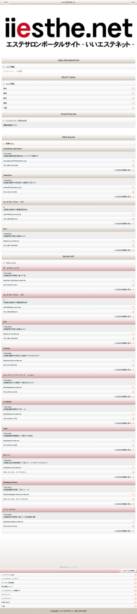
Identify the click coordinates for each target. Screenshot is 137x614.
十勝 (5, 108)
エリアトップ (8, 71)
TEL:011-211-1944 (10, 192)
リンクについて (6, 598)
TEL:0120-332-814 (10, 526)
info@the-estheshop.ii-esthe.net (14, 280)
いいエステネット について (10, 579)
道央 (5, 88)
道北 (5, 98)
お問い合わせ (6, 602)
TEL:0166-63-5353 (10, 285)
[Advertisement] (68, 54)
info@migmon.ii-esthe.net (12, 387)
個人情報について (7, 586)
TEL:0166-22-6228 (10, 392)
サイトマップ (6, 594)
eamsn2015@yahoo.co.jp (12, 187)
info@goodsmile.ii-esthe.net (13, 522)
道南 (5, 93)
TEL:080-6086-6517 (10, 219)
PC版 (3, 606)
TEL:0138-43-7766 (10, 419)
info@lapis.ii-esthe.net (11, 441)
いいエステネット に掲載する (11, 590)
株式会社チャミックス (68, 567)
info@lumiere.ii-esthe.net (12, 414)
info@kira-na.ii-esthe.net (12, 467)
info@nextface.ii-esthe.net (12, 360)
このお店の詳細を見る (122, 170)
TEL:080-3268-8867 (10, 245)
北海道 (19, 71)
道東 (5, 103)
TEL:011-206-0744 (10, 365)
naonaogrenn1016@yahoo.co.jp (14, 161)
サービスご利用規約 (8, 582)
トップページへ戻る (8, 575)
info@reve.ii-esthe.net (11, 241)
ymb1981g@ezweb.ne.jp (12, 214)
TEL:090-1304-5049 (10, 165)
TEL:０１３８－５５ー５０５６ (15, 499)
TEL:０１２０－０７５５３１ (14, 472)
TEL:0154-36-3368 (10, 445)
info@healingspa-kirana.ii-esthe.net (16, 494)
